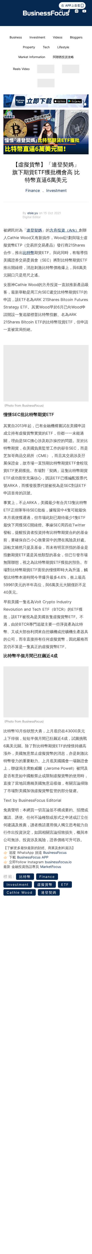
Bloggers (76, 37)
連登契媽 (34, 230)
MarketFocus (50, 866)
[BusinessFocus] (46, 13)
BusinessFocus (55, 852)
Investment (37, 37)
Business (16, 37)
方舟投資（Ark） (64, 230)
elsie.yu (33, 213)
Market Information (31, 57)
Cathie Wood (20, 892)
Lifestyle (63, 47)
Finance (33, 190)
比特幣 (28, 252)
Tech (46, 47)
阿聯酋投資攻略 (63, 57)
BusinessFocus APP (32, 857)
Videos (57, 37)
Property (29, 47)
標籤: (9, 876)
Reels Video (21, 69)
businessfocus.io (58, 862)
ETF (65, 884)
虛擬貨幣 (45, 884)
